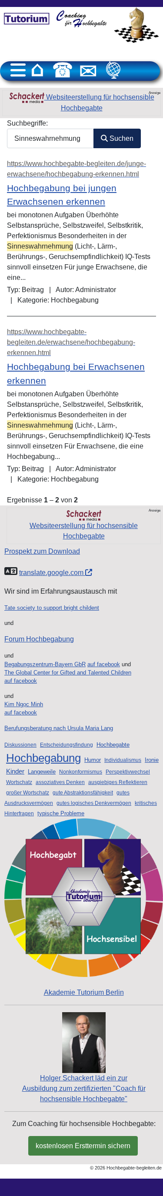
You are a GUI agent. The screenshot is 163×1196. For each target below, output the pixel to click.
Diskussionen (20, 745)
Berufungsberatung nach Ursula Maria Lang (58, 728)
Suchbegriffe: (27, 123)
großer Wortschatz (27, 793)
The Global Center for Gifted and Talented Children (67, 672)
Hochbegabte (113, 744)
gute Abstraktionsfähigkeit (83, 793)
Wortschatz (19, 782)
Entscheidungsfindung (66, 745)
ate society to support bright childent (53, 608)
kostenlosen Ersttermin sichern (83, 1145)
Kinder (15, 771)
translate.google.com (52, 572)
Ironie (152, 760)
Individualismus (122, 760)
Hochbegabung (43, 758)
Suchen (120, 138)
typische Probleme (60, 813)
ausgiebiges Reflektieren (117, 782)
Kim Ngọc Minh (23, 704)
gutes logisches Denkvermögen (94, 803)
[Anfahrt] (113, 70)
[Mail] (88, 70)
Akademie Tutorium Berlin (84, 992)
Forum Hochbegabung (39, 639)
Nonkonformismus (80, 772)
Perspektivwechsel (128, 772)
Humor (92, 760)
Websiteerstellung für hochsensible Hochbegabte (99, 102)
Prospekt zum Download (42, 551)
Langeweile (42, 771)
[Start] (37, 70)
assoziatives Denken (60, 782)
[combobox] (50, 138)
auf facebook (103, 664)
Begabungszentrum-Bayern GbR (45, 664)
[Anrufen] (62, 70)
